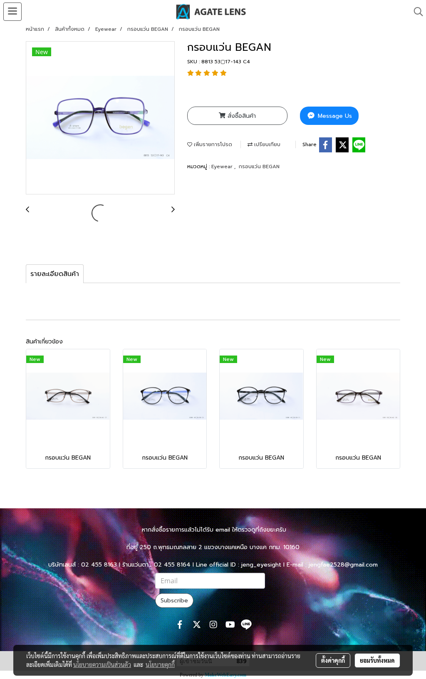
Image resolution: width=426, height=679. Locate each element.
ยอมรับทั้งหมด (377, 660)
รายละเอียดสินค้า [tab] (54, 274)
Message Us (334, 116)
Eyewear (222, 166)
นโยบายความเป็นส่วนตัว (102, 664)
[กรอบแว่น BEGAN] (100, 118)
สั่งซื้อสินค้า (240, 116)
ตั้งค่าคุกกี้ (333, 660)
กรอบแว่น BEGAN (259, 166)
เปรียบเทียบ (266, 144)
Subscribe (174, 600)
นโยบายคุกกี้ (160, 664)
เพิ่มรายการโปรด (212, 144)
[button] (415, 11)
